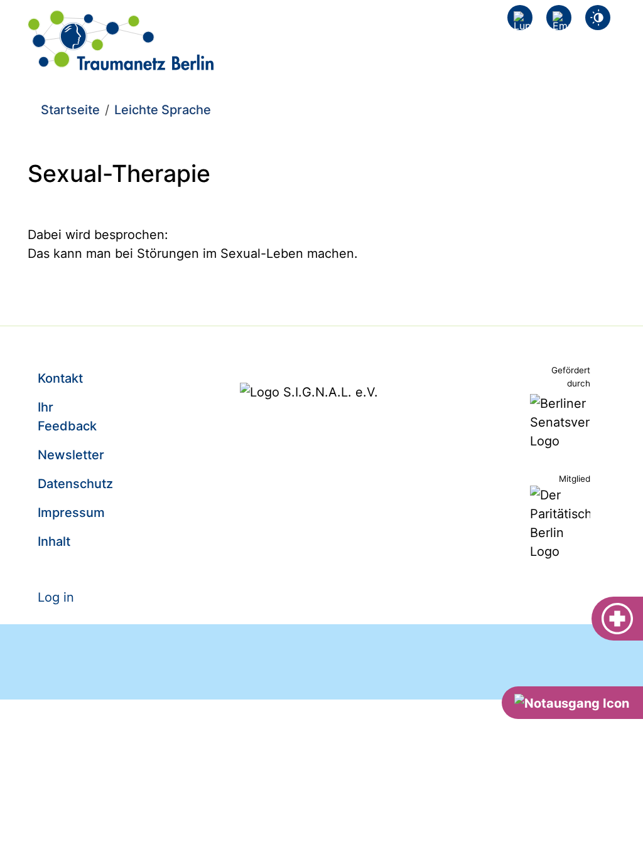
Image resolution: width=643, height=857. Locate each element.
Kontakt (60, 378)
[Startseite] (120, 19)
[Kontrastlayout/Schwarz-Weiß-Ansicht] (597, 17)
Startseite (70, 109)
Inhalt (54, 541)
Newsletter (71, 454)
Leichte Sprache (162, 109)
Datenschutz (75, 483)
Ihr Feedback (67, 417)
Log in (56, 597)
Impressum (71, 512)
